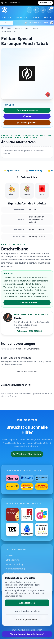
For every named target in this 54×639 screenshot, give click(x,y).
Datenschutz (11, 573)
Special (35, 28)
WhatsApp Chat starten (28, 454)
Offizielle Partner (13, 560)
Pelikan (26, 28)
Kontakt (9, 555)
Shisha (6, 17)
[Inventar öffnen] (36, 10)
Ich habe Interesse (28, 302)
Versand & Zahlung (15, 564)
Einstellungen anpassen (27, 619)
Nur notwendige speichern (27, 611)
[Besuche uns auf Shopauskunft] (41, 529)
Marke (17, 28)
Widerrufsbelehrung (15, 568)
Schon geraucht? (29, 122)
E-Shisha (21, 17)
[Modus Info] (51, 22)
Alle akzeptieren (27, 602)
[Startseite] (4, 10)
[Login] (29, 10)
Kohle (48, 17)
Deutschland (45, 3)
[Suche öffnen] (43, 10)
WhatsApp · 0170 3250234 (28, 331)
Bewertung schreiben (27, 371)
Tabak (35, 17)
